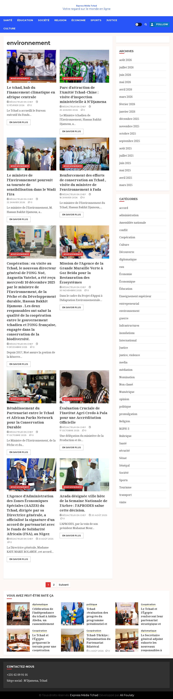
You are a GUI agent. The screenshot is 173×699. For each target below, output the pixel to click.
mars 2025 (126, 185)
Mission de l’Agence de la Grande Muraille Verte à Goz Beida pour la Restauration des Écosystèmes (81, 273)
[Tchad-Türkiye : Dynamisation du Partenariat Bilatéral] (72, 640)
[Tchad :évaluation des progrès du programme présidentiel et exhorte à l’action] (72, 613)
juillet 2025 (126, 155)
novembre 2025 (129, 126)
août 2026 (125, 60)
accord (123, 208)
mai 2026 (125, 82)
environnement (20, 78)
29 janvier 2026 (69, 110)
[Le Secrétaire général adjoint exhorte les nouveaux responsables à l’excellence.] (126, 640)
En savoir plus (18, 122)
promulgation (128, 414)
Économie (78, 20)
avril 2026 (125, 89)
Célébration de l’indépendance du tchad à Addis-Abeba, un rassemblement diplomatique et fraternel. (44, 620)
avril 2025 (125, 178)
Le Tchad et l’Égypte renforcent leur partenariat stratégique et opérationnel (152, 618)
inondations (126, 333)
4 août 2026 (96, 651)
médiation (125, 370)
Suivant (64, 584)
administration (129, 215)
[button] (146, 24)
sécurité (124, 450)
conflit (123, 230)
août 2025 (125, 148)
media (123, 362)
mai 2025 (125, 170)
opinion (124, 399)
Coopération (127, 237)
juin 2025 (125, 163)
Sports (96, 20)
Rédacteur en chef (21, 102)
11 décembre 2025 (17, 347)
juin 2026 (125, 75)
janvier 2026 (127, 111)
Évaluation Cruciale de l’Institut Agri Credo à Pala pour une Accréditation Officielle (83, 415)
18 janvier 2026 (68, 197)
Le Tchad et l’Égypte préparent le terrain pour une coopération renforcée (44, 644)
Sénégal (124, 465)
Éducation (25, 20)
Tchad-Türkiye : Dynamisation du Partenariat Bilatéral (98, 640)
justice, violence (129, 355)
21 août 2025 (46, 538)
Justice (111, 20)
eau (121, 267)
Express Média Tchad (86, 6)
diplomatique (128, 259)
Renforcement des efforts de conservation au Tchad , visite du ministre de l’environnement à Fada (83, 182)
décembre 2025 (129, 119)
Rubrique (125, 436)
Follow (162, 24)
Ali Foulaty (127, 695)
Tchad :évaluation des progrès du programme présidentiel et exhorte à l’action (98, 618)
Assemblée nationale (132, 222)
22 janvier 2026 (16, 202)
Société (43, 20)
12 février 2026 (15, 105)
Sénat (123, 458)
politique (125, 406)
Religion (60, 20)
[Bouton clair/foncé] (138, 24)
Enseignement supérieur (135, 296)
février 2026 (127, 104)
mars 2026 (126, 97)
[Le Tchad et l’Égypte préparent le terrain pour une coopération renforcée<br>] (18, 640)
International (128, 340)
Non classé (126, 384)
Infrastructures (129, 325)
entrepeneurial (129, 303)
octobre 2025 (127, 133)
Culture (9, 28)
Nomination (127, 377)
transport (125, 495)
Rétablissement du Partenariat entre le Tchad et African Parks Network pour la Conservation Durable (30, 417)
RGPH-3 (124, 429)
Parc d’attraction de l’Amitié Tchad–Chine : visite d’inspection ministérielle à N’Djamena (83, 94)
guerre (123, 318)
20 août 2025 (99, 515)
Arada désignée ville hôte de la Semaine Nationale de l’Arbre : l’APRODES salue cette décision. (83, 503)
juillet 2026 (126, 67)
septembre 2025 (129, 141)
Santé (7, 20)
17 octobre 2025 (16, 435)
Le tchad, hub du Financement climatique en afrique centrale (31, 92)
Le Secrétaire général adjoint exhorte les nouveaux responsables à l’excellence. (152, 644)
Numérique (126, 392)
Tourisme (125, 487)
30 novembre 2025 (71, 290)
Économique (127, 281)
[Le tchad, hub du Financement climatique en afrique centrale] (31, 66)
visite (122, 502)
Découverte (126, 252)
